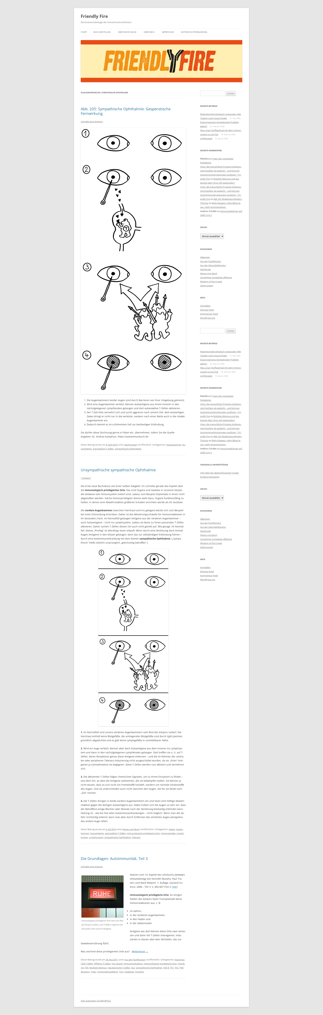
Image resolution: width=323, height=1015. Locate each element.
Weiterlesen (140, 951)
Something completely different (216, 277)
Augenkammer (173, 444)
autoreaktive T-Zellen (103, 448)
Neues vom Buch (130, 829)
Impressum (168, 32)
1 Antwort (86, 478)
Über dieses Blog (127, 32)
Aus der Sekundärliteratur (213, 265)
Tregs (93, 971)
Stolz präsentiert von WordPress (96, 1000)
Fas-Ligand (117, 963)
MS (86, 967)
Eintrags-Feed (207, 309)
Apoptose (179, 959)
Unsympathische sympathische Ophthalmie (118, 469)
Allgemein (205, 257)
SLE (133, 967)
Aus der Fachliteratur (134, 959)
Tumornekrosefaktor (107, 971)
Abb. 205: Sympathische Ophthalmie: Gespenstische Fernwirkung (126, 111)
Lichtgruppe (206, 138)
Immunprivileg (168, 833)
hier (174, 886)
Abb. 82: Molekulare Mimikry (227, 199)
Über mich (149, 32)
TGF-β (166, 967)
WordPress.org (207, 317)
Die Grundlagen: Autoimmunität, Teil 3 (114, 858)
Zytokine (139, 971)
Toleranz (136, 837)
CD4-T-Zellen (87, 963)
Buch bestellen (102, 32)
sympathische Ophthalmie (128, 448)
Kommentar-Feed (209, 313)
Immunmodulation (133, 963)
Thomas (204, 203)
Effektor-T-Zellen (102, 963)
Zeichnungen (130, 444)
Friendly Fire (94, 16)
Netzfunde (205, 269)
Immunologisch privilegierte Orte (143, 833)
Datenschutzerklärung (194, 32)
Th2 (176, 967)
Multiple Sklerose (98, 967)
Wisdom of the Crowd (211, 281)
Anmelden (205, 305)
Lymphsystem (96, 837)
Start (84, 32)
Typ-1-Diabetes (126, 971)
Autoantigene (97, 833)
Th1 (172, 967)
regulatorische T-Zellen (119, 967)
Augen (172, 829)
